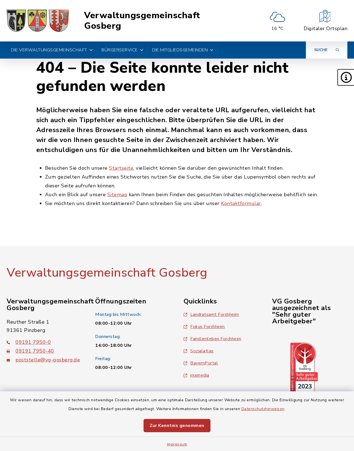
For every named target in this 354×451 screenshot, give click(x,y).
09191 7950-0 (33, 342)
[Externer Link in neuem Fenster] (304, 367)
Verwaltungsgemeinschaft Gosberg (142, 21)
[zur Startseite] (38, 21)
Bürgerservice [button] (119, 50)
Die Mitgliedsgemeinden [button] (180, 50)
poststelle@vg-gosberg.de (47, 359)
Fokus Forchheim (207, 327)
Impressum (177, 444)
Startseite (121, 168)
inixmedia (199, 375)
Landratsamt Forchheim (214, 314)
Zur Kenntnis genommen (177, 426)
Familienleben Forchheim (215, 339)
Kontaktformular (241, 203)
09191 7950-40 (34, 351)
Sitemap (117, 194)
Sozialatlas (202, 351)
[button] (345, 77)
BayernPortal (204, 363)
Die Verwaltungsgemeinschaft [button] (49, 50)
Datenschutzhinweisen (263, 408)
